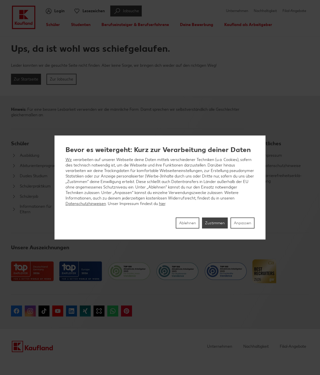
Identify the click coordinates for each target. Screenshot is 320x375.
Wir (69, 159)
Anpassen (242, 222)
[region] (160, 188)
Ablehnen (187, 222)
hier (162, 203)
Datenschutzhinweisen (86, 203)
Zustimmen (215, 222)
